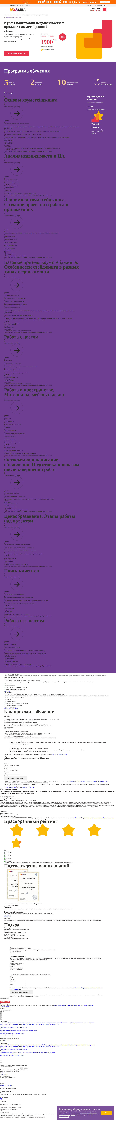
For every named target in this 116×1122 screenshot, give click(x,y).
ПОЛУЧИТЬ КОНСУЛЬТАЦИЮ (8, 816)
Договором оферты (103, 781)
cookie (70, 1111)
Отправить (5, 1002)
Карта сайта (10, 1033)
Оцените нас (3, 1041)
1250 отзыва (4, 1040)
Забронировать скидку (6, 1085)
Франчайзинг (19, 1030)
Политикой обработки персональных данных (83, 781)
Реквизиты (31, 1024)
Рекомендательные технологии (50, 1024)
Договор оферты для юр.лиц (19, 1024)
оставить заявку (16, 778)
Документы (13, 1027)
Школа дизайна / (13, 15)
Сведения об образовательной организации (12, 1022)
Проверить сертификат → (8, 915)
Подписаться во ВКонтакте (27, 787)
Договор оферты (30, 1022)
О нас (21, 5)
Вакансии (6, 1027)
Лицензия (37, 1024)
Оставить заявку (16, 53)
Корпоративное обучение (59, 754)
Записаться (7, 691)
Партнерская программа (30, 1030)
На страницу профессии (11, 708)
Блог (1, 1033)
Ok (106, 1113)
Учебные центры (19, 1033)
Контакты (24, 1027)
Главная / (6, 15)
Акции (28, 5)
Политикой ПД (64, 1117)
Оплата (19, 1027)
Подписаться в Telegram (11, 787)
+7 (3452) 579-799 (95, 8)
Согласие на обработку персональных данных (74, 1022)
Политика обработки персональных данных (48, 1022)
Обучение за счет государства (8, 1052)
